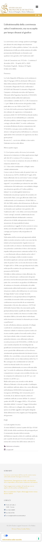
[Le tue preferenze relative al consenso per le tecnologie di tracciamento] (38, 538)
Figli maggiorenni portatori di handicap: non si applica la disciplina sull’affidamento (19, 487)
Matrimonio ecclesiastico (12, 446)
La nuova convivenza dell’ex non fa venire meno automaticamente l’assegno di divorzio (20, 476)
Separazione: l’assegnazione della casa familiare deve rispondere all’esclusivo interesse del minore (21, 481)
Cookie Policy (25, 529)
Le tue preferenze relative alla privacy (23, 535)
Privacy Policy (16, 529)
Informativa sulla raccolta (12, 540)
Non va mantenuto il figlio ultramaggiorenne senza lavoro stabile (20, 492)
